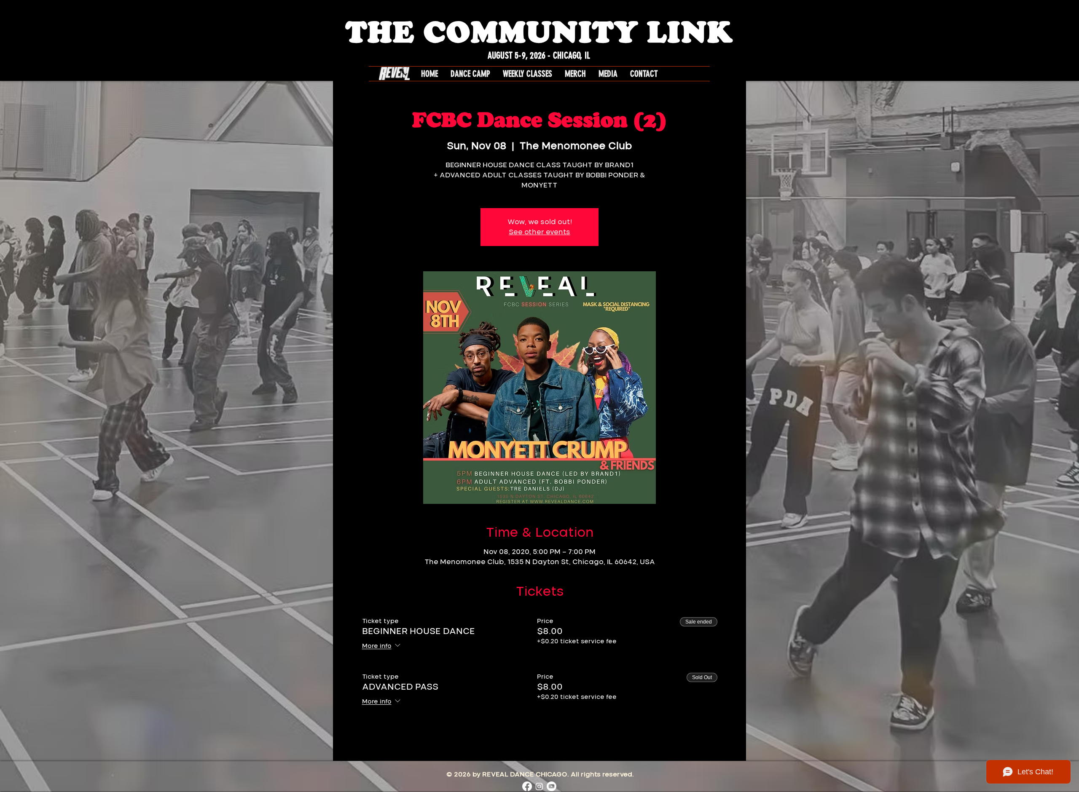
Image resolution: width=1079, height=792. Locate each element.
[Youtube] (551, 786)
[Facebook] (527, 786)
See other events (539, 232)
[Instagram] (539, 786)
